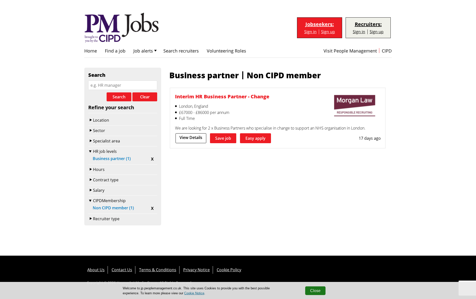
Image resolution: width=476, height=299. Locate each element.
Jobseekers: (319, 24)
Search (119, 97)
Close (315, 291)
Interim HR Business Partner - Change (222, 96)
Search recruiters (181, 51)
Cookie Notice (194, 293)
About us (96, 269)
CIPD (387, 51)
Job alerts (143, 51)
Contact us (122, 269)
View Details (190, 137)
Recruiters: (368, 24)
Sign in (310, 31)
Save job (223, 138)
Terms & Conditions (157, 269)
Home (90, 51)
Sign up (328, 31)
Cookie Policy (229, 269)
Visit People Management (350, 51)
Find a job (115, 51)
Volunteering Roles (226, 51)
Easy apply (255, 138)
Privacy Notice (196, 269)
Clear (145, 97)
